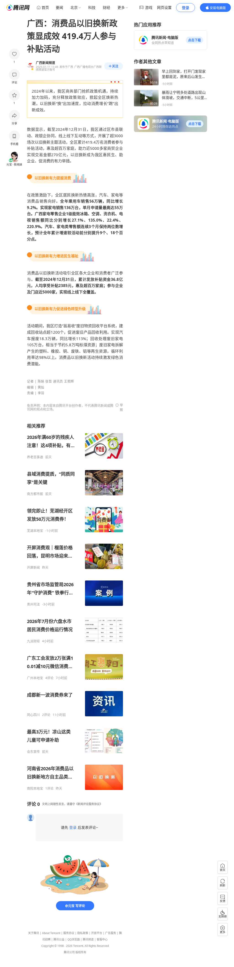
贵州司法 (33, 604)
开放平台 (96, 933)
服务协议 (68, 933)
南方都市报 (35, 493)
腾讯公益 (58, 939)
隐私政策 (82, 933)
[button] (194, 40)
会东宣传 (33, 751)
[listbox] (75, 606)
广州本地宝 (35, 678)
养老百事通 (35, 457)
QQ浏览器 (73, 939)
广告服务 (110, 933)
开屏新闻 (33, 567)
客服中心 (102, 939)
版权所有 (80, 952)
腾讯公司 (69, 952)
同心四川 (33, 714)
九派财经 (33, 641)
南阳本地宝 (35, 788)
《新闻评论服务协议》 (88, 804)
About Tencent (51, 933)
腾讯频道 (88, 939)
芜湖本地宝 (35, 530)
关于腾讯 (33, 933)
